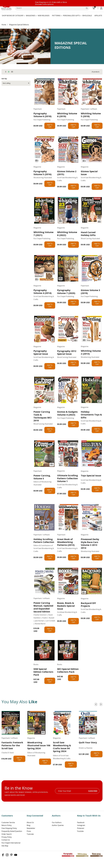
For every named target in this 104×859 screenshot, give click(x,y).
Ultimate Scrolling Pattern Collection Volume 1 (67, 478)
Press (29, 831)
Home (4, 24)
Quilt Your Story (88, 742)
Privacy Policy (7, 837)
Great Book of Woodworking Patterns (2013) (66, 542)
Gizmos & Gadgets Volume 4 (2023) (67, 413)
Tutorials (30, 834)
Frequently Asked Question (12, 831)
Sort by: (4, 79)
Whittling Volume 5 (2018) (91, 115)
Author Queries (58, 825)
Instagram (81, 825)
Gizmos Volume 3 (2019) (90, 291)
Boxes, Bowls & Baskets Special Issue (66, 605)
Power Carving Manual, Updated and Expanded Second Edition (43, 607)
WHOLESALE (87, 15)
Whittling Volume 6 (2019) (67, 115)
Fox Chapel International (11, 843)
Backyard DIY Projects (88, 604)
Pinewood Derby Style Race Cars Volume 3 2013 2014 (90, 543)
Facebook (80, 822)
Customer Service (8, 822)
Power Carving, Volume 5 (42, 477)
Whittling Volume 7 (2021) (43, 233)
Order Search (7, 834)
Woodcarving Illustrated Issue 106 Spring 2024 (38, 745)
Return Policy (7, 825)
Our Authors (56, 822)
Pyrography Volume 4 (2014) (42, 291)
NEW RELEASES (43, 15)
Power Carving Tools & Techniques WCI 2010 (42, 416)
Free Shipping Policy (9, 828)
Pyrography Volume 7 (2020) (66, 291)
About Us (30, 822)
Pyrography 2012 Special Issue (66, 352)
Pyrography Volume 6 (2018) (42, 115)
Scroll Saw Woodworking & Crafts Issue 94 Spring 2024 (62, 747)
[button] (12, 16)
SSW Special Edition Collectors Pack (43, 671)
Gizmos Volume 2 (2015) (66, 173)
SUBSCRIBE (92, 791)
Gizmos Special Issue (89, 173)
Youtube (80, 831)
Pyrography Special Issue (41, 352)
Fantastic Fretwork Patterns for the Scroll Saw (12, 745)
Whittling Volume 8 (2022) (67, 233)
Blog (28, 825)
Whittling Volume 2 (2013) (91, 352)
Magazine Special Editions (19, 24)
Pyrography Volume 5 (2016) (42, 173)
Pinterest (80, 828)
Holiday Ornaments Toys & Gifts (91, 414)
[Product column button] (6, 71)
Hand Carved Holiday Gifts (88, 234)
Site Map (5, 846)
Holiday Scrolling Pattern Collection (44, 540)
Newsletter (31, 828)
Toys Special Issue (91, 475)
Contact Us (6, 840)
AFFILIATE (98, 15)
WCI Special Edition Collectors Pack (68, 670)
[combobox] (52, 8)
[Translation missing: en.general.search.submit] (87, 8)
